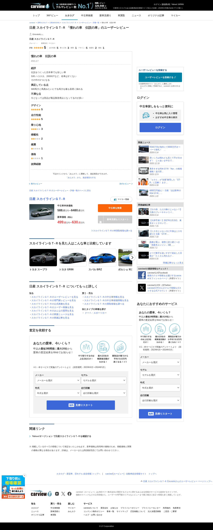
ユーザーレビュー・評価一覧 (89, 22)
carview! (32, 22)
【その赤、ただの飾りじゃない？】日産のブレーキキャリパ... (166, 212)
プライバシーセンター (151, 508)
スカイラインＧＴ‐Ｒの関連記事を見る (50, 317)
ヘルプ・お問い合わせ (93, 515)
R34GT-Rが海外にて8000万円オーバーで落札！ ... (165, 150)
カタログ (69, 15)
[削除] (25, 475)
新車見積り (105, 15)
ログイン (157, 4)
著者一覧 (110, 511)
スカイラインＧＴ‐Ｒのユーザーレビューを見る (54, 297)
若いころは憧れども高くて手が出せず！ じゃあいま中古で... (166, 161)
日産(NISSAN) (54, 22)
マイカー (175, 15)
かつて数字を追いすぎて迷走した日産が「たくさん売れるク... (166, 256)
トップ (36, 15)
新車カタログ (42, 22)
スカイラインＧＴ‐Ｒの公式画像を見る (50, 304)
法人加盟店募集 (154, 511)
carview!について (91, 508)
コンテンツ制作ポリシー (94, 511)
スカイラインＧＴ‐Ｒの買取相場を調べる (104, 304)
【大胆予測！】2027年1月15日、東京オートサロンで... (166, 223)
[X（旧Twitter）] (63, 493)
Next (132, 257)
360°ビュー (52, 15)
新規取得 (166, 4)
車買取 (121, 15)
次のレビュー (125, 184)
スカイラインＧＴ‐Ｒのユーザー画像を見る (52, 307)
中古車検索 (87, 15)
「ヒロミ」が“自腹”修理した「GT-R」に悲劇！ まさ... (165, 182)
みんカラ (71, 511)
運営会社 (104, 508)
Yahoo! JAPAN (177, 4)
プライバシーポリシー (130, 508)
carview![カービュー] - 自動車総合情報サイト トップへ (131, 474)
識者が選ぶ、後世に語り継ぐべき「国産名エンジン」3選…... (165, 245)
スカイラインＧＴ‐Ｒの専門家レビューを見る (53, 300)
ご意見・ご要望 (170, 511)
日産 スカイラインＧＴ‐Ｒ (47, 199)
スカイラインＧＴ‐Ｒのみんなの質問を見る (52, 310)
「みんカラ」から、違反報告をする (81, 177)
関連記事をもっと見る (173, 263)
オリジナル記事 (156, 15)
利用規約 (166, 508)
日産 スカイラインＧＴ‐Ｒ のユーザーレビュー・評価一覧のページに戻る (60, 190)
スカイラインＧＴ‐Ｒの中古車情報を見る (104, 297)
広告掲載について (137, 511)
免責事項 (176, 508)
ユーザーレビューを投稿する (159, 77)
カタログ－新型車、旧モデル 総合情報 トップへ (78, 474)
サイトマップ (122, 511)
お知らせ (114, 508)
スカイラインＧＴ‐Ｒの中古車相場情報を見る (106, 300)
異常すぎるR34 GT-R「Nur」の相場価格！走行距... (166, 172)
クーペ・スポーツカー (96, 313)
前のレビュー (36, 184)
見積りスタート (84, 405)
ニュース (136, 15)
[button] (121, 199)
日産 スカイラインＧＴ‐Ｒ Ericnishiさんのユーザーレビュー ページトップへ (177, 481)
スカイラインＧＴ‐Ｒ (69, 22)
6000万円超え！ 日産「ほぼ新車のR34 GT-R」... (165, 193)
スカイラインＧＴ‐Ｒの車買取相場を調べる (112, 230)
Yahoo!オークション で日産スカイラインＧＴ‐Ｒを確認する (61, 436)
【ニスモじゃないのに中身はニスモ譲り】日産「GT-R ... (166, 234)
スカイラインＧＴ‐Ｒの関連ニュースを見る (52, 314)
